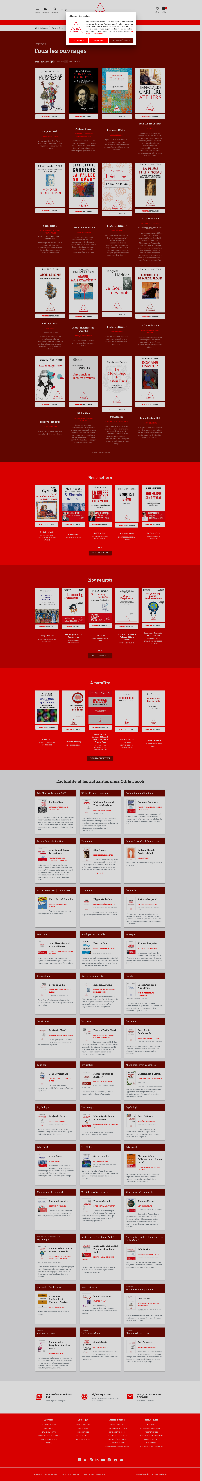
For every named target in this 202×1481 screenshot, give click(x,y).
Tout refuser (98, 40)
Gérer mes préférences (121, 40)
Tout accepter (78, 40)
